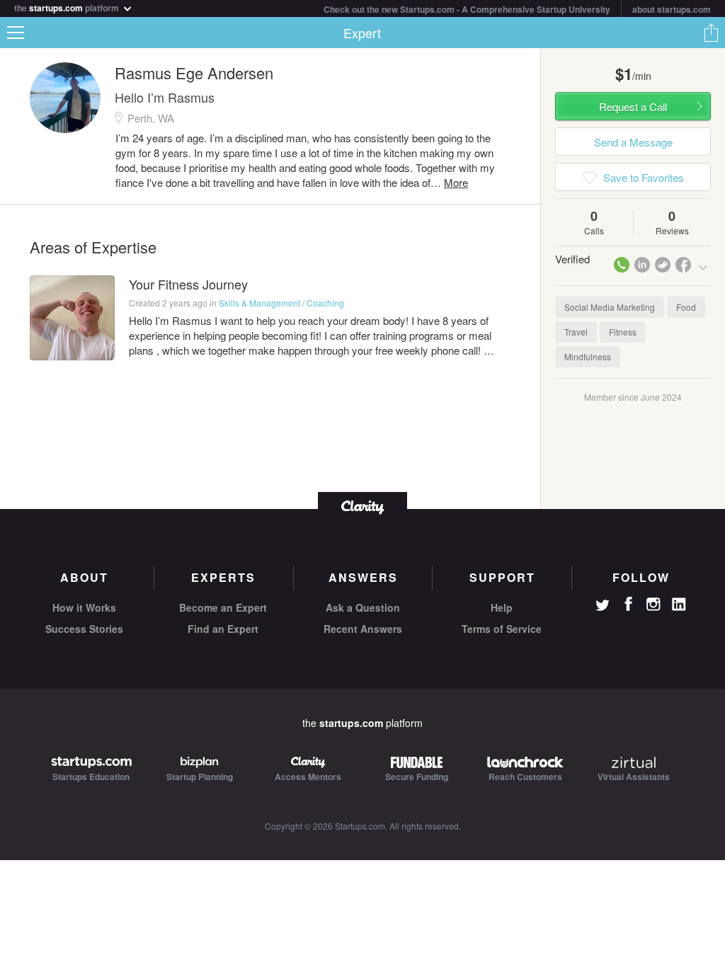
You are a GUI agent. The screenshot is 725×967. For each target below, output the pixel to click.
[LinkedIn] (679, 604)
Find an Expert (223, 629)
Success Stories (84, 629)
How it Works (84, 607)
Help (502, 607)
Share (711, 32)
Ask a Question (363, 607)
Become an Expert (223, 607)
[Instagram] (653, 604)
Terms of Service (502, 629)
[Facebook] (628, 604)
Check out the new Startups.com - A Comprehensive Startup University (467, 9)
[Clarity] (362, 506)
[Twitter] (602, 607)
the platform (67, 6)
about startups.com (671, 9)
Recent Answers (363, 629)
